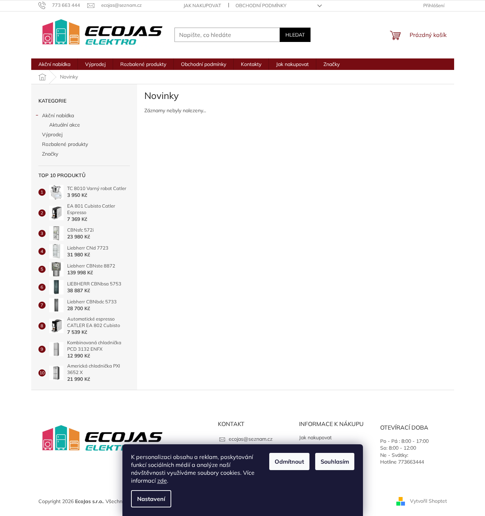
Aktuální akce (64, 125)
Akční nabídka (58, 115)
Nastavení (151, 498)
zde (162, 480)
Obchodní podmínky (260, 5)
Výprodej (52, 134)
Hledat (295, 35)
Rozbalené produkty (65, 144)
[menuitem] (54, 64)
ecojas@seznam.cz (250, 439)
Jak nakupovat (202, 5)
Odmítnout (289, 461)
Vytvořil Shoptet (428, 501)
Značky (50, 154)
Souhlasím (335, 461)
